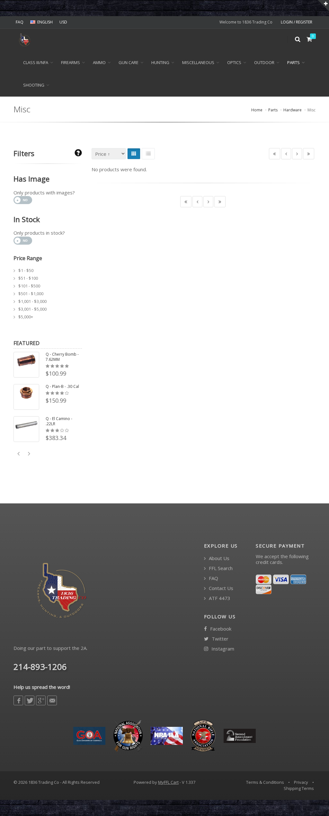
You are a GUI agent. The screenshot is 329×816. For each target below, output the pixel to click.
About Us (218, 558)
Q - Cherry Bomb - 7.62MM (62, 357)
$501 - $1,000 (30, 293)
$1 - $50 (25, 270)
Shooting (33, 85)
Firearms (70, 62)
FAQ (19, 22)
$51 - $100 (28, 278)
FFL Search (220, 568)
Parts (293, 62)
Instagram (222, 649)
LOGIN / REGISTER (296, 22)
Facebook (220, 629)
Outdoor (264, 62)
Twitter (219, 639)
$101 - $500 (29, 286)
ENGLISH (45, 22)
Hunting (160, 62)
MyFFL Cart (168, 782)
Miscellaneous (198, 62)
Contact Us (220, 588)
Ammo (99, 62)
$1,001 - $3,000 (32, 301)
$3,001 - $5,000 (32, 309)
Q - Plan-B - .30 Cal (62, 386)
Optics (234, 62)
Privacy (301, 782)
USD (63, 22)
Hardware (292, 110)
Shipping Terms (299, 788)
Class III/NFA (35, 62)
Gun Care (128, 62)
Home (256, 110)
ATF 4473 (219, 598)
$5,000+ (25, 317)
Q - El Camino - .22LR (59, 421)
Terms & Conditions (265, 782)
